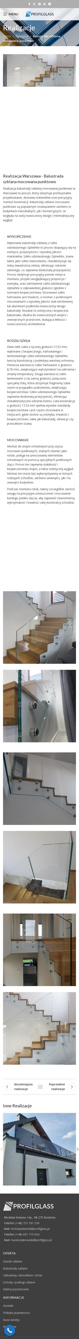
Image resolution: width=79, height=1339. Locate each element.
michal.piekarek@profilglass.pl (30, 1229)
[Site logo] (39, 14)
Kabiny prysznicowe (16, 1289)
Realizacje (22, 36)
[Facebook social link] (29, 4)
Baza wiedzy (11, 1320)
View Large (72, 1116)
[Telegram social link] (49, 4)
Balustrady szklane (15, 1268)
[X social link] (34, 4)
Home (7, 36)
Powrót (40, 1087)
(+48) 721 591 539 (27, 1223)
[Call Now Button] (9, 1330)
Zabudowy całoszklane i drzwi (22, 1275)
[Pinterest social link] (39, 4)
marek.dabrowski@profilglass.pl (31, 1240)
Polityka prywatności (16, 1313)
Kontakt (8, 1306)
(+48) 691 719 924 (27, 1234)
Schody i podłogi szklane (19, 1282)
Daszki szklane (12, 1261)
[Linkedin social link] (44, 4)
